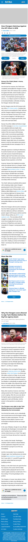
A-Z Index (3, 529)
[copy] (10, 33)
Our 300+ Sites (17, 516)
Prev (5, 58)
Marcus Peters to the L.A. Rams (16, 169)
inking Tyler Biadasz (12, 373)
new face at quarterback (20, 126)
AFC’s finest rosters (12, 108)
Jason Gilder (6, 30)
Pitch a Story (4, 521)
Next (22, 58)
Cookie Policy (16, 524)
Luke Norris (6, 323)
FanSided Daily (17, 519)
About (2, 514)
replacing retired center (14, 371)
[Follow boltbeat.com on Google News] (25, 250)
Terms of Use (4, 524)
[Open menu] (2, 2)
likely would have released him (14, 456)
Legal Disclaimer (5, 526)
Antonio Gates (20, 191)
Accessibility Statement (19, 526)
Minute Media (8, 532)
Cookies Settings (17, 529)
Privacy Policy (17, 521)
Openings (15, 514)
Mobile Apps (4, 519)
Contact (3, 516)
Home (2, 301)
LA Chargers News (9, 301)
